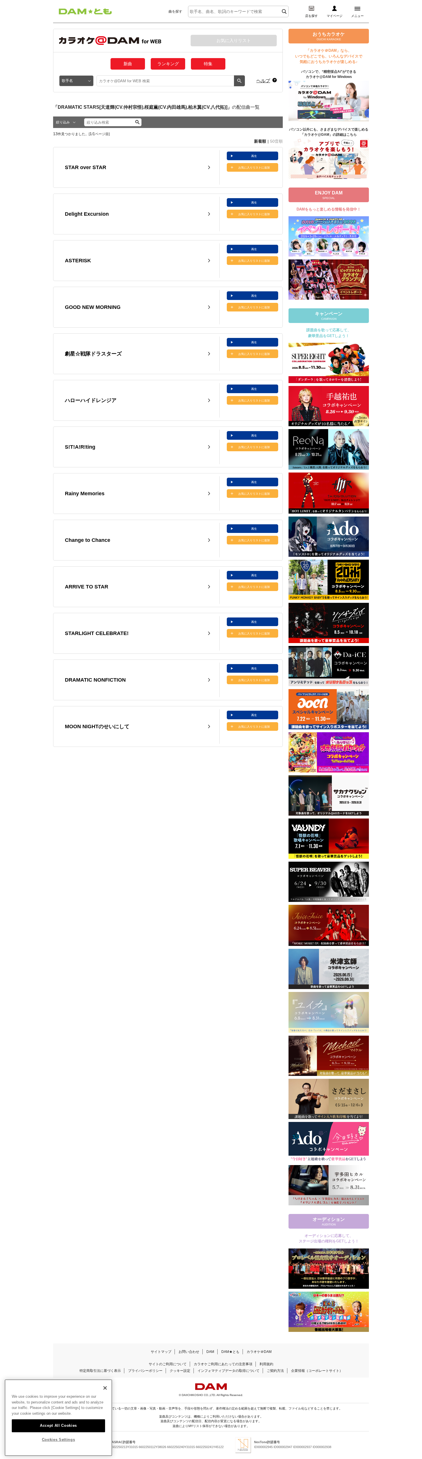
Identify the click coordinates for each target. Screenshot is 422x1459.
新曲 (127, 63)
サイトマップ (161, 1352)
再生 (254, 156)
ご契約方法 (275, 1371)
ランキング (168, 63)
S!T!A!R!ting (80, 447)
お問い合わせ (189, 1352)
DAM (210, 1352)
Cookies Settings (58, 1439)
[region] (58, 1417)
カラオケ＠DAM (259, 1352)
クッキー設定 (180, 1371)
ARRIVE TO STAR (86, 587)
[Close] (105, 1388)
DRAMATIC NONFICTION (95, 680)
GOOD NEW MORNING (93, 307)
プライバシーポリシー (145, 1371)
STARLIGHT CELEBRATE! (97, 633)
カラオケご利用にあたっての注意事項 (223, 1364)
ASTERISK (78, 260)
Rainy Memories (84, 493)
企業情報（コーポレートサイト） (317, 1371)
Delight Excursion (87, 214)
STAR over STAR (85, 167)
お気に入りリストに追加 (254, 167)
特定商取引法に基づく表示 (100, 1371)
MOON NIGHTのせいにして (97, 726)
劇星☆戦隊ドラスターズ (93, 354)
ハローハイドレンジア (91, 400)
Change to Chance (87, 540)
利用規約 (266, 1364)
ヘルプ (263, 80)
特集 (208, 63)
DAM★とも (230, 1352)
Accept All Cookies (58, 1425)
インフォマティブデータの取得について (229, 1371)
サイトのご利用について (168, 1364)
